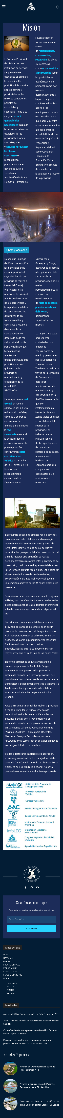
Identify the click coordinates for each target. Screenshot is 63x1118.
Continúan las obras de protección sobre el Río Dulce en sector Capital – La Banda (30, 1032)
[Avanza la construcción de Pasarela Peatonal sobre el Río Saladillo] (10, 1086)
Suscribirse (31, 928)
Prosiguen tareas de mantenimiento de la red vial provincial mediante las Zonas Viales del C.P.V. (27, 1042)
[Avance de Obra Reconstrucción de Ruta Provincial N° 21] (10, 1068)
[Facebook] (26, 887)
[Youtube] (37, 887)
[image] (31, 785)
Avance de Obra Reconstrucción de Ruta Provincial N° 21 (30, 1014)
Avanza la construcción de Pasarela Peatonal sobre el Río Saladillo (30, 1022)
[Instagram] (31, 887)
